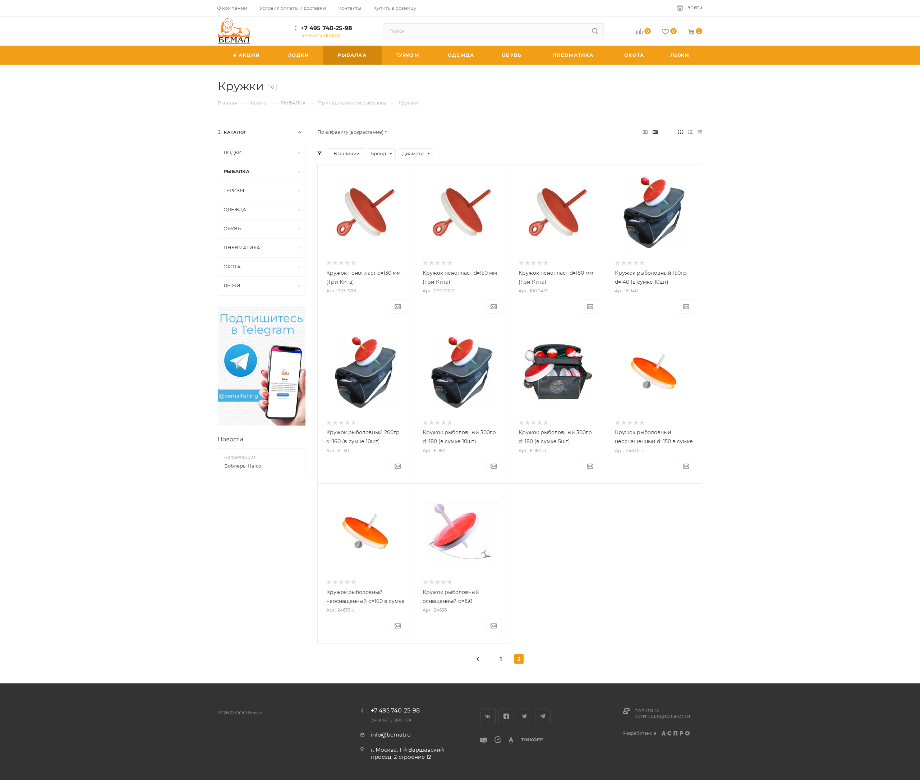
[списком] (690, 132)
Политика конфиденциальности (662, 714)
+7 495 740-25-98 (326, 28)
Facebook (506, 716)
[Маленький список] (645, 132)
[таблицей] (700, 132)
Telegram (543, 716)
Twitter (524, 716)
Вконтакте (488, 716)
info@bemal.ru (391, 734)
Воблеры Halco (242, 466)
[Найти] (595, 30)
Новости (230, 439)
